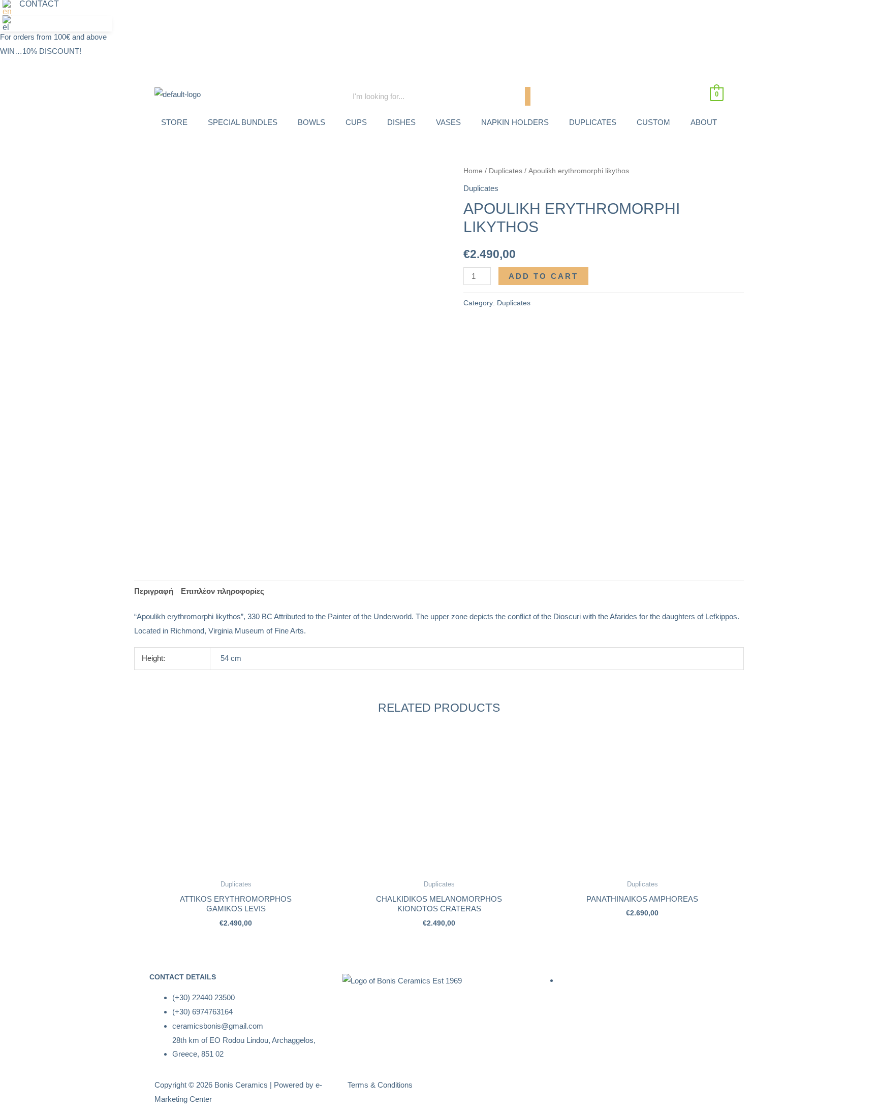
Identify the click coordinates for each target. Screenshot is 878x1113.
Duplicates (505, 171)
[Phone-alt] (625, 12)
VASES (448, 122)
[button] (9, 8)
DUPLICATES (592, 122)
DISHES (401, 122)
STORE (174, 122)
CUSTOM (653, 122)
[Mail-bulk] (653, 12)
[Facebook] (598, 12)
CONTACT (39, 4)
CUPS (356, 122)
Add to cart (543, 276)
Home (473, 171)
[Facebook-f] (553, 1090)
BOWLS (311, 122)
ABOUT (704, 122)
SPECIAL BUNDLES (242, 122)
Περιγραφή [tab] (153, 591)
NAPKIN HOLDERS (515, 122)
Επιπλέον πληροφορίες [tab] (222, 591)
